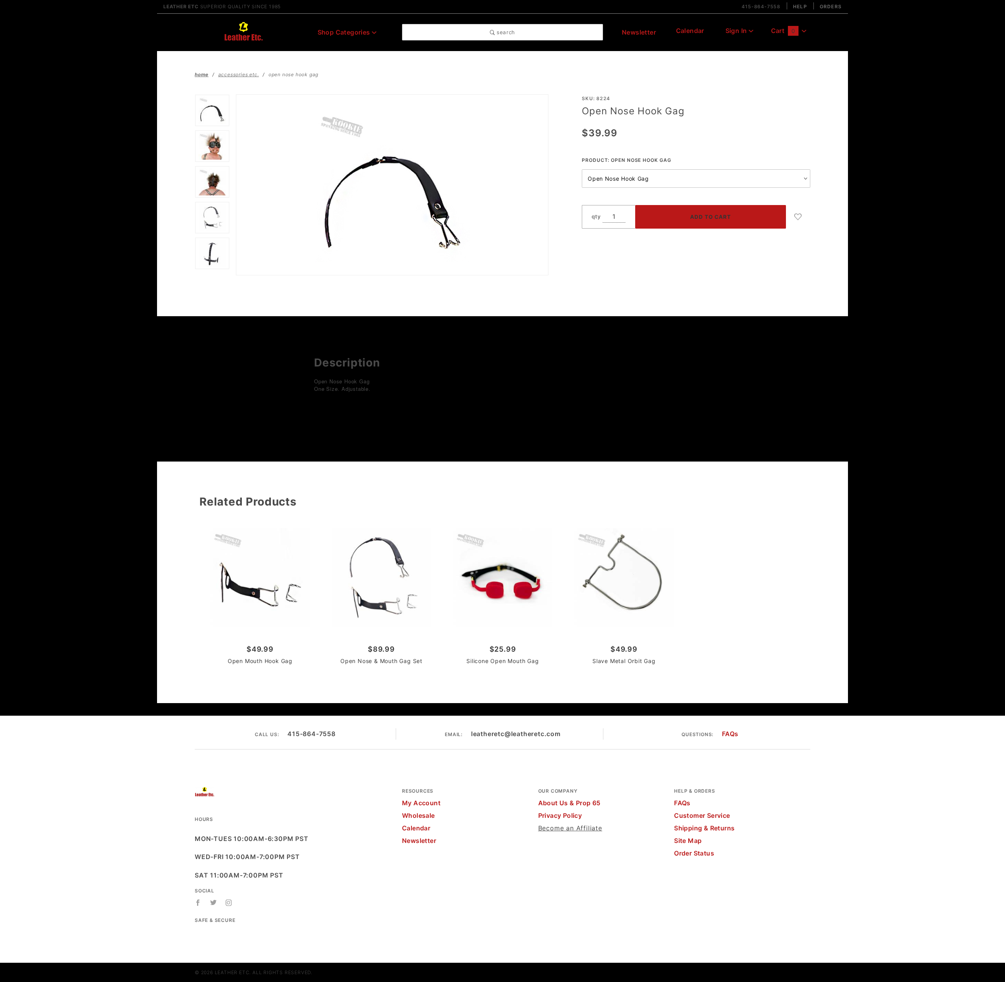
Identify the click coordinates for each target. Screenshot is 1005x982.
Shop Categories (345, 32)
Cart (783, 31)
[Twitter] (213, 903)
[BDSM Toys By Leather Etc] (243, 31)
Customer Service (702, 815)
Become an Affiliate (570, 828)
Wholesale (418, 815)
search (505, 32)
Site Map (688, 841)
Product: (626, 160)
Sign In (737, 31)
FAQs (730, 734)
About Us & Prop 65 (569, 803)
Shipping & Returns (704, 828)
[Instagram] (228, 903)
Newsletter (639, 32)
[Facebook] (198, 903)
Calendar (690, 31)
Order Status (694, 853)
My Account (421, 803)
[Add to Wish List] (798, 217)
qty (596, 216)
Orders (831, 6)
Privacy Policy (560, 815)
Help (800, 6)
